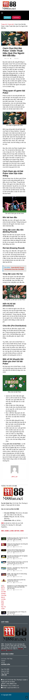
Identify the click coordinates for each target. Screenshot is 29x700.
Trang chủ (4, 24)
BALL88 (20, 648)
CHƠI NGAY (16, 17)
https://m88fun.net (13, 685)
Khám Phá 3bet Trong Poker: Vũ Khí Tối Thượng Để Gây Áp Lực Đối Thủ (17, 562)
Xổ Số (3, 662)
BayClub (3, 650)
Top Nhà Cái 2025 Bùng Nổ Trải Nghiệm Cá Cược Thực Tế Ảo (17, 556)
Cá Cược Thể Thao (6, 658)
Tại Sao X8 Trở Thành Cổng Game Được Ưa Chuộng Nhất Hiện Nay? (16, 550)
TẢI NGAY (7, 17)
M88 (2, 523)
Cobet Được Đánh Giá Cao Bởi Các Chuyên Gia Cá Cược (16, 580)
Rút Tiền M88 (5, 673)
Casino (3, 660)
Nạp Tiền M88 (5, 669)
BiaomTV (9, 650)
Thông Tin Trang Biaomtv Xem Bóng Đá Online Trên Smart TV (17, 544)
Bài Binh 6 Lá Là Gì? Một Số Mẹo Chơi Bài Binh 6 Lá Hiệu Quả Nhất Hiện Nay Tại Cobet (17, 587)
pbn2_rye (6, 58)
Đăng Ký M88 (5, 671)
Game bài (11, 24)
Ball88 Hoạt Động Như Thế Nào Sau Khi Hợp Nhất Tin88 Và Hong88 (17, 538)
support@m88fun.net (13, 687)
